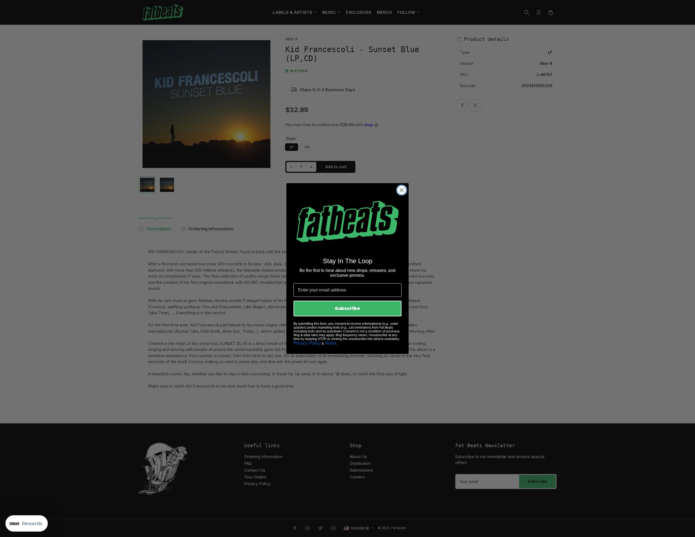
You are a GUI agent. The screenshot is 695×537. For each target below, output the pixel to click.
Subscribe (347, 308)
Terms (330, 343)
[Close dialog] (401, 190)
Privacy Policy (307, 343)
